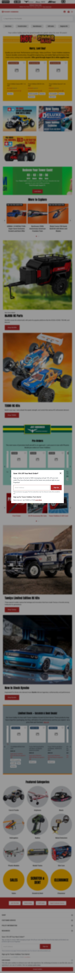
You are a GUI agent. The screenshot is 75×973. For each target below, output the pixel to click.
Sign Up (56, 487)
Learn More (38, 500)
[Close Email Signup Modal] (60, 473)
